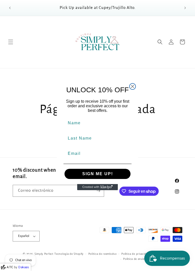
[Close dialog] (132, 86)
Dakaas (23, 267)
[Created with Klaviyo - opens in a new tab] (97, 187)
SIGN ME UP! (97, 174)
